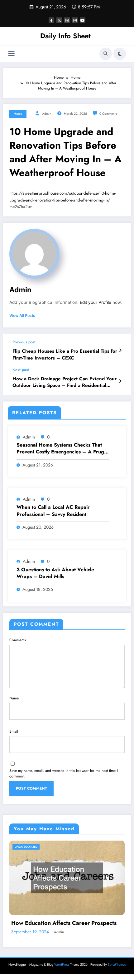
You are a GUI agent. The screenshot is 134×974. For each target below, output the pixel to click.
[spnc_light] (119, 54)
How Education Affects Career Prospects (64, 923)
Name (14, 698)
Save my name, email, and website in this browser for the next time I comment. (63, 773)
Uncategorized (26, 847)
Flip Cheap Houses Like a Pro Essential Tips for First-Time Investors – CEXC (64, 354)
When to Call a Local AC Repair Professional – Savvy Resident (53, 510)
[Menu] (11, 53)
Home (18, 113)
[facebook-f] (51, 20)
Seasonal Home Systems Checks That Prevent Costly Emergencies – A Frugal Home (62, 449)
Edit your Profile (95, 302)
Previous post (24, 342)
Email (13, 731)
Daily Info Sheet (65, 36)
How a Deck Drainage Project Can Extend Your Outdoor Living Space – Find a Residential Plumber (64, 382)
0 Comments (108, 113)
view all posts (22, 315)
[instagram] (75, 20)
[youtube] (82, 20)
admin (46, 113)
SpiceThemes (117, 964)
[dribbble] (67, 20)
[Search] (105, 53)
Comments (17, 640)
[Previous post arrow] (120, 350)
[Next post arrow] (120, 381)
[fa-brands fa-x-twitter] (59, 20)
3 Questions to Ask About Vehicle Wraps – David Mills (55, 573)
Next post (20, 370)
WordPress (61, 964)
